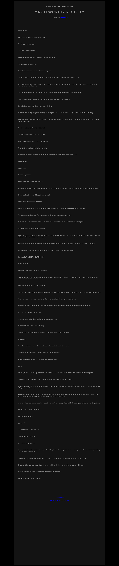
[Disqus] (59, 536)
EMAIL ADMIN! (59, 497)
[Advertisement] (59, 507)
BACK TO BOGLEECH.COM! (59, 500)
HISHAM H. (64, 17)
